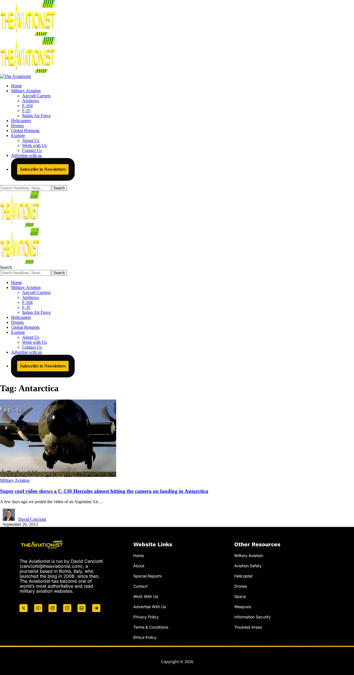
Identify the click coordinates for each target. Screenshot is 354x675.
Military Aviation (15, 480)
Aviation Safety (248, 565)
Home (138, 555)
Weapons (242, 606)
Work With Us (145, 596)
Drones (240, 586)
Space (240, 596)
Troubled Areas (248, 627)
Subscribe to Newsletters (43, 169)
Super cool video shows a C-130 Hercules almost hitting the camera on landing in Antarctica (104, 491)
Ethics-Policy (145, 637)
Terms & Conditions (150, 627)
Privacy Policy (146, 616)
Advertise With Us (149, 606)
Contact (140, 586)
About (138, 565)
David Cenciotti (32, 519)
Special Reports (147, 576)
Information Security (252, 616)
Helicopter (243, 576)
